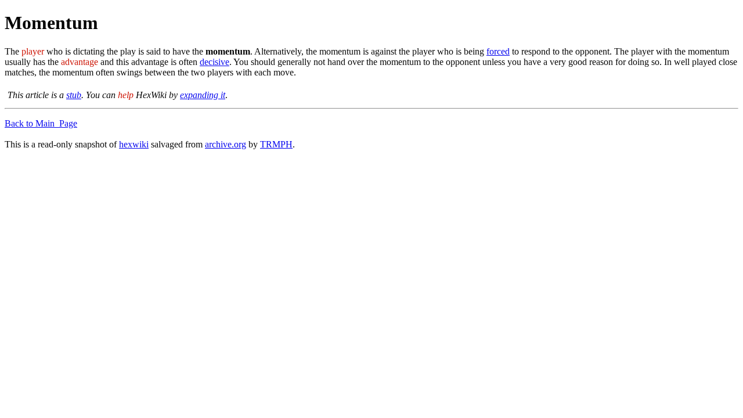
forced (498, 51)
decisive (214, 62)
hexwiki (134, 144)
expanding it (202, 95)
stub (73, 95)
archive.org (225, 144)
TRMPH (276, 144)
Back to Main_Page (41, 123)
